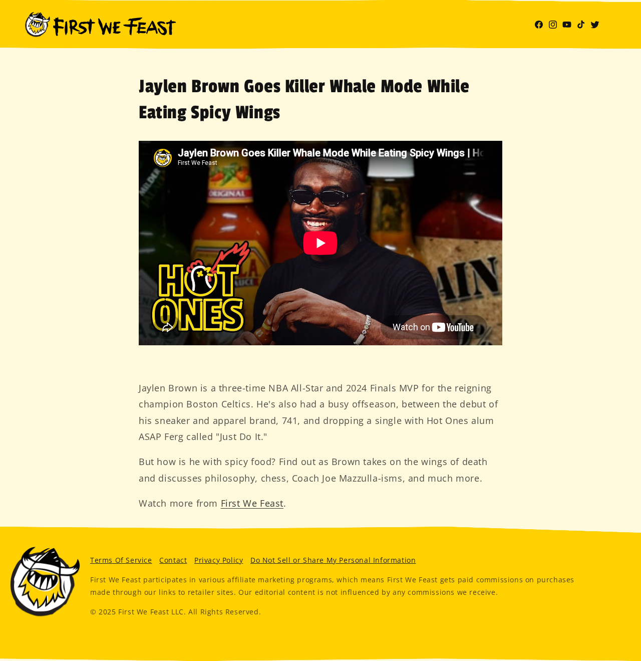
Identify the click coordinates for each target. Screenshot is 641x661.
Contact (173, 560)
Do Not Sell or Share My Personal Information (333, 560)
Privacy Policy (218, 560)
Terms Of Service (121, 560)
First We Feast (252, 503)
